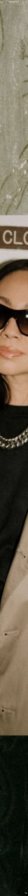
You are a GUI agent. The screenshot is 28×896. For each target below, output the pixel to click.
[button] (23, 2)
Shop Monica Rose (14, 2)
